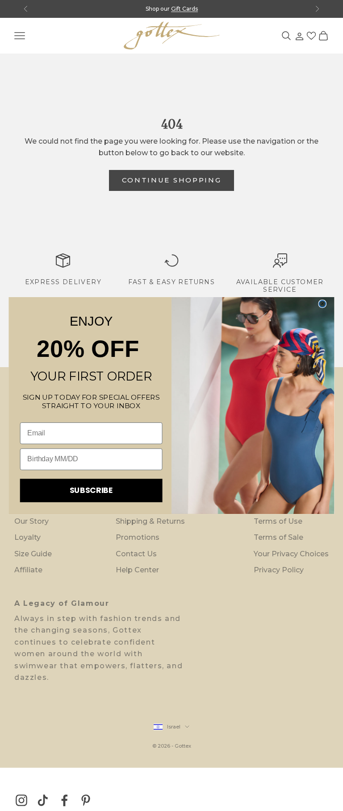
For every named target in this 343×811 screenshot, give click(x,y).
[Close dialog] (322, 303)
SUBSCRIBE (91, 489)
